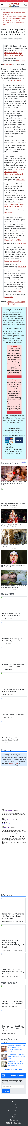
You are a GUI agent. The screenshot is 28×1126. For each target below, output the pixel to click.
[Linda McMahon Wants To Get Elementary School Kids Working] (13, 905)
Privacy (14, 1114)
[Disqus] (14, 827)
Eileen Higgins (20, 302)
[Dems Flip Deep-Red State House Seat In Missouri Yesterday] (14, 728)
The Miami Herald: (16, 80)
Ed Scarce (4, 1006)
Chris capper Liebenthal (8, 921)
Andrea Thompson (7, 950)
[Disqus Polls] (14, 787)
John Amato (5, 976)
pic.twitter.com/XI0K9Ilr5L (13, 206)
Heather (4, 1033)
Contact (14, 1108)
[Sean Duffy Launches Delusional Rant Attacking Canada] (13, 960)
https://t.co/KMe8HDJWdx (13, 53)
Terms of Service (13, 763)
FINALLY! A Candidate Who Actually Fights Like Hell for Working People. (15, 1063)
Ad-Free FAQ (21, 420)
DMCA (14, 1117)
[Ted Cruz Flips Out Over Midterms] (14, 705)
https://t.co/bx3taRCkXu (12, 261)
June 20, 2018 (20, 61)
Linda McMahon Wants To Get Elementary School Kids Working (13, 916)
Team (14, 1102)
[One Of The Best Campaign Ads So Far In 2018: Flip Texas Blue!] (14, 629)
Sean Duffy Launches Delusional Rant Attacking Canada (13, 971)
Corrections (14, 1120)
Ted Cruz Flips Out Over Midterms (13, 715)
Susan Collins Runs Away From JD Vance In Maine (12, 1002)
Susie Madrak (8, 64)
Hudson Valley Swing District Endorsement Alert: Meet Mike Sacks (16, 1056)
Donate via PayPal (19, 440)
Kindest (9, 444)
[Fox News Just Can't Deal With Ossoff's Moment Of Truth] (13, 1017)
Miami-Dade (11, 304)
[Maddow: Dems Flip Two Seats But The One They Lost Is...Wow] (14, 654)
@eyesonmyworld (10, 172)
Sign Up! (6, 1091)
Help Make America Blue (13, 1069)
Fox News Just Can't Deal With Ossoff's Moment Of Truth (13, 1028)
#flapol (16, 169)
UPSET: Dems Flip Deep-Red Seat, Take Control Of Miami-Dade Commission (13, 32)
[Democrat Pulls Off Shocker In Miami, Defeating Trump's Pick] (14, 604)
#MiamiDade (19, 204)
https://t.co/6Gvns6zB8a (12, 240)
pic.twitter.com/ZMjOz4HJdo (14, 174)
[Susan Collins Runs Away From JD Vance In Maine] (13, 992)
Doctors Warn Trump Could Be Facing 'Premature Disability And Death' (13, 943)
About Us (14, 1105)
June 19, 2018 (20, 180)
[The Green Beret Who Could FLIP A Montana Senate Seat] (14, 679)
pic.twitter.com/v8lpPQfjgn (13, 55)
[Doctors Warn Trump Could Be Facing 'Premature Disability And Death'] (13, 931)
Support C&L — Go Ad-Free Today (14, 1)
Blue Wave (10, 302)
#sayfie (21, 169)
